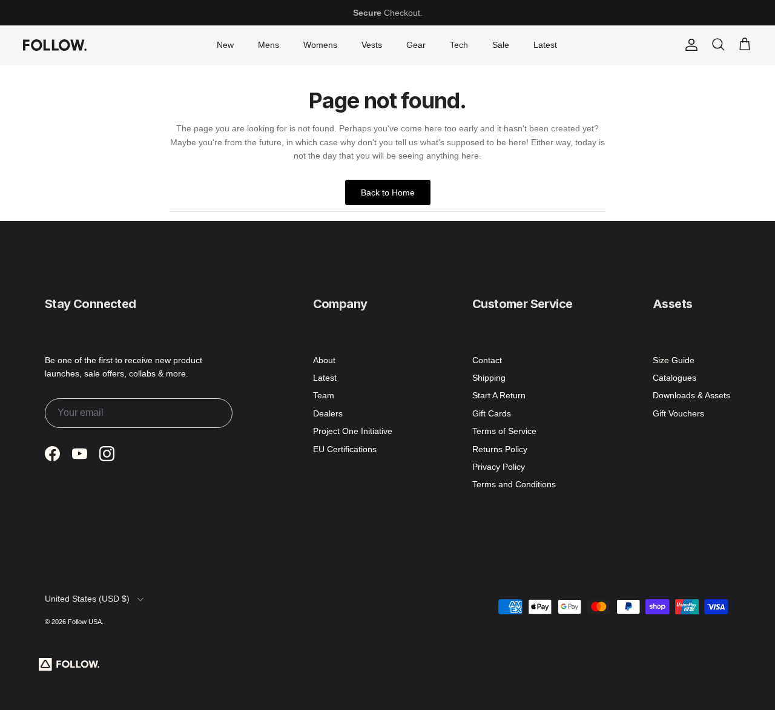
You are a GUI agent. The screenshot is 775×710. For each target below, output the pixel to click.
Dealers (328, 413)
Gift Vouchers (678, 413)
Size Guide (673, 360)
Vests (371, 45)
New (225, 45)
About (324, 360)
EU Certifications (345, 449)
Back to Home (388, 192)
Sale (500, 45)
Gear (416, 45)
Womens (320, 45)
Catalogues (674, 378)
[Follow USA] (55, 44)
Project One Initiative (352, 431)
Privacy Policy (498, 467)
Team (323, 395)
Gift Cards (491, 413)
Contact (487, 360)
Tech (459, 45)
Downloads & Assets (691, 395)
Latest (545, 45)
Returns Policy (499, 449)
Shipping (489, 378)
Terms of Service (504, 431)
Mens (268, 45)
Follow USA (85, 621)
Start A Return (499, 395)
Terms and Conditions (514, 484)
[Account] (689, 45)
